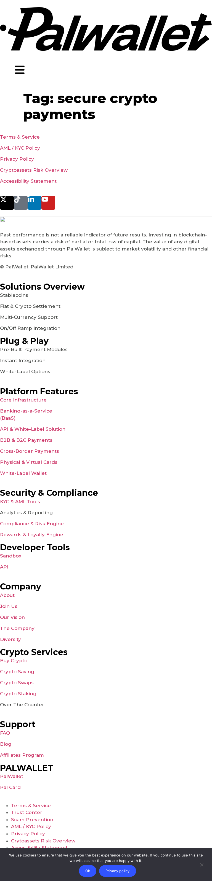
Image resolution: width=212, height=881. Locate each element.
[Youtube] (48, 203)
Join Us (8, 606)
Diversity (10, 639)
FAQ (5, 733)
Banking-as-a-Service (26, 411)
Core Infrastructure (23, 400)
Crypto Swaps (17, 682)
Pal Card (10, 787)
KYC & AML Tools (20, 501)
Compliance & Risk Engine (32, 523)
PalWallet (11, 776)
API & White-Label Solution (32, 429)
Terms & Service (20, 137)
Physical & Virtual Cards (28, 462)
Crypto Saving (17, 671)
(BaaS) (7, 418)
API (4, 567)
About (7, 595)
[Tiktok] (21, 203)
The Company (17, 628)
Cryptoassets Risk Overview (34, 170)
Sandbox (10, 556)
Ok (87, 871)
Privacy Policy (17, 159)
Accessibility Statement (28, 181)
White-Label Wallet (23, 473)
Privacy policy (117, 871)
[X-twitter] (7, 203)
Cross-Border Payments (29, 451)
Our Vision (12, 617)
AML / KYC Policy (20, 148)
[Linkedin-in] (34, 203)
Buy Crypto (13, 660)
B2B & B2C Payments (26, 440)
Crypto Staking (18, 693)
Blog (5, 744)
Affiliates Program (22, 755)
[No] (201, 866)
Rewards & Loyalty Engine (31, 534)
